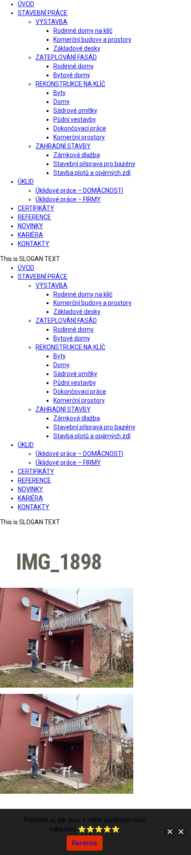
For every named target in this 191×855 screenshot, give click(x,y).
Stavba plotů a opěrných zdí (92, 172)
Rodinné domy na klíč (82, 30)
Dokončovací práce (79, 128)
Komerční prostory (79, 137)
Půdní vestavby (74, 119)
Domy (61, 101)
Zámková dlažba (76, 154)
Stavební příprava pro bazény (94, 163)
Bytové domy (71, 75)
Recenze (84, 843)
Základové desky (76, 48)
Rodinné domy (73, 66)
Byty (59, 92)
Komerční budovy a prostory (92, 39)
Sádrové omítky (75, 110)
